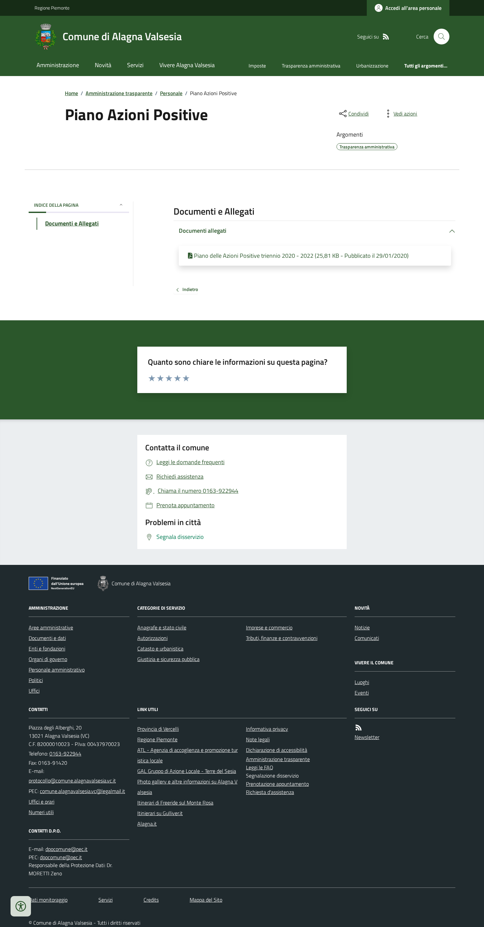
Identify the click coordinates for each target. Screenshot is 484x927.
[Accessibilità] (20, 906)
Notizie (362, 627)
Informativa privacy (267, 729)
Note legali (258, 739)
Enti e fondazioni (47, 648)
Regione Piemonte (52, 7)
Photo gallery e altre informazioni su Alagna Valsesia (187, 787)
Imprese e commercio (269, 627)
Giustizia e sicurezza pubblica (168, 659)
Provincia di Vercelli (158, 729)
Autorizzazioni (152, 638)
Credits (151, 900)
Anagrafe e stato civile (161, 627)
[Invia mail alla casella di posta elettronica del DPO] (66, 849)
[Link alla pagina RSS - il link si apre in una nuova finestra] (386, 37)
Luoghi (362, 682)
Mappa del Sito (206, 900)
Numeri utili (41, 812)
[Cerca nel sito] (438, 36)
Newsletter (367, 737)
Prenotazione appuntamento (277, 784)
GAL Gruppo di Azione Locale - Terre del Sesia (186, 771)
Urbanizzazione (372, 65)
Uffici (34, 691)
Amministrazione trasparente (119, 93)
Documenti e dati (47, 638)
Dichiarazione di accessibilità (276, 750)
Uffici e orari (41, 802)
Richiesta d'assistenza (270, 792)
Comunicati (367, 638)
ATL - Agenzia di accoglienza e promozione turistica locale (187, 755)
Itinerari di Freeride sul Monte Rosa (175, 803)
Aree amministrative (51, 627)
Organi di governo (48, 659)
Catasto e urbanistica (160, 648)
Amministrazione (58, 65)
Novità (103, 65)
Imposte (257, 65)
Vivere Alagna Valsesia (187, 65)
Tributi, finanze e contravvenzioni (281, 638)
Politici (36, 680)
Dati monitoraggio (48, 900)
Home (71, 93)
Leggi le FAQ (259, 767)
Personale (171, 93)
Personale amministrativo (57, 670)
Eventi (362, 693)
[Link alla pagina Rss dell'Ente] (359, 728)
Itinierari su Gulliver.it (160, 813)
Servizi (135, 65)
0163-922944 (65, 753)
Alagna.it (147, 824)
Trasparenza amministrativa (311, 65)
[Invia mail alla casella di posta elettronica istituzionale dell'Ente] (72, 780)
